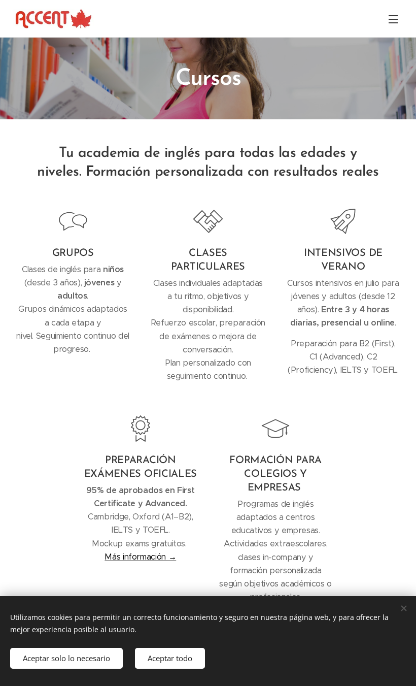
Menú (393, 19)
